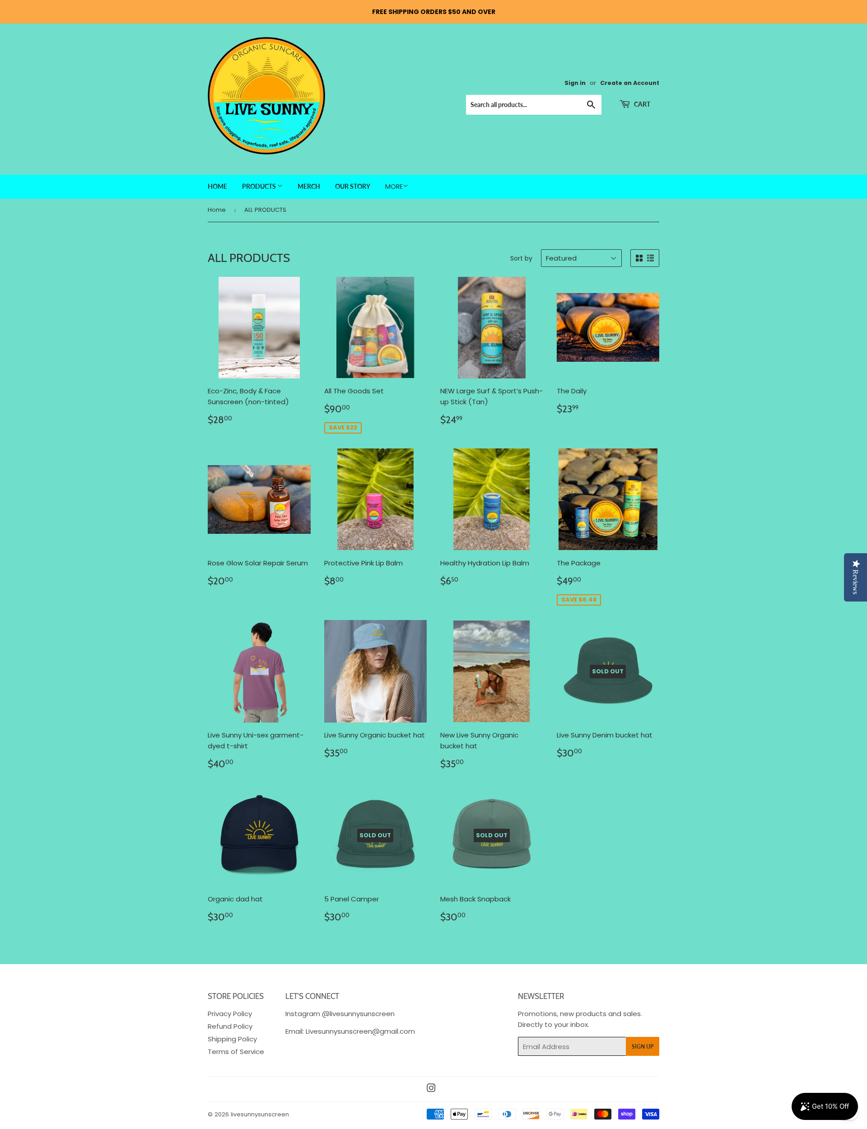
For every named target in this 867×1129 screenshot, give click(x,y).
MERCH (309, 186)
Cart (641, 104)
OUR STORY (352, 186)
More (394, 186)
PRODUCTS (259, 186)
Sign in (575, 83)
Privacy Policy (230, 1013)
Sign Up (642, 1046)
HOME (217, 186)
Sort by (521, 258)
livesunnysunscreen (260, 1114)
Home (217, 209)
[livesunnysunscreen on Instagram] (431, 1089)
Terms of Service (236, 1051)
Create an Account (629, 83)
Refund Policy (230, 1026)
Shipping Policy (232, 1039)
